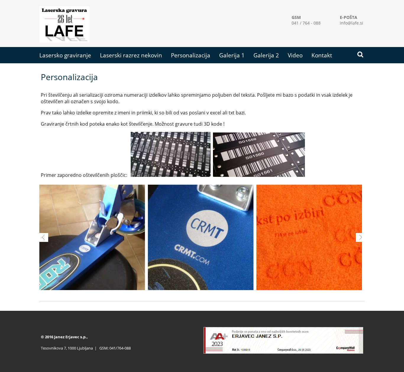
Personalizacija (190, 55)
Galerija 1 (232, 55)
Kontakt (321, 55)
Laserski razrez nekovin (131, 55)
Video (295, 55)
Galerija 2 (266, 55)
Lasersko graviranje (65, 55)
